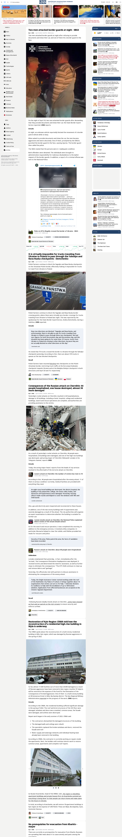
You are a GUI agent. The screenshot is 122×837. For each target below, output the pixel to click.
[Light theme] (1, 2)
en (117, 2)
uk (113, 2)
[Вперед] (82, 769)
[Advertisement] (106, 178)
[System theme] (4, 2)
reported (42, 698)
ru (120, 2)
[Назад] (29, 769)
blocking (53, 364)
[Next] (119, 15)
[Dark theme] (7, 2)
